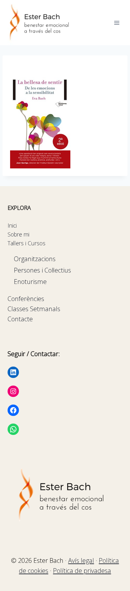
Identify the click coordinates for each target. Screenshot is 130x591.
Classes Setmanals (34, 309)
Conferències (26, 298)
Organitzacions (35, 259)
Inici (12, 225)
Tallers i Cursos (26, 243)
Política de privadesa (82, 570)
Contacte (20, 319)
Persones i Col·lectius (42, 270)
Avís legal (81, 560)
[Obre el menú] (116, 23)
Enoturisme (30, 281)
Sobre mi (18, 234)
